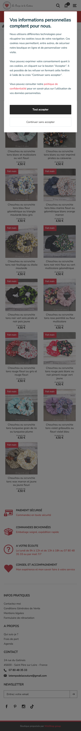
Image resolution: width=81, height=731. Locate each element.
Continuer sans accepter (40, 122)
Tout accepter (40, 109)
